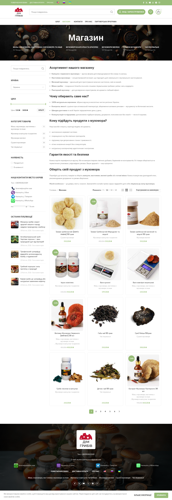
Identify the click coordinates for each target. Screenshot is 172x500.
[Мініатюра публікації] (15, 226)
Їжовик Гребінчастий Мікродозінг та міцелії (105, 233)
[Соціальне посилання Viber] (159, 2)
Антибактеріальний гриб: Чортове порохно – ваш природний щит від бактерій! (32, 239)
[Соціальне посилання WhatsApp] (152, 2)
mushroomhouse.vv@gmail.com (89, 459)
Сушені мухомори (18, 142)
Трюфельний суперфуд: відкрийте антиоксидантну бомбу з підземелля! (31, 254)
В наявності (18, 167)
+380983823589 (21, 183)
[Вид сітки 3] (126, 190)
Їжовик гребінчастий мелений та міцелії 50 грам (143, 233)
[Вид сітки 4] (130, 190)
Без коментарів (38, 230)
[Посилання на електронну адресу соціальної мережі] (149, 2)
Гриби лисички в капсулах (67, 388)
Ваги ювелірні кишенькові (143, 282)
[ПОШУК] (112, 12)
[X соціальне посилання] (146, 2)
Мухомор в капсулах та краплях (24, 133)
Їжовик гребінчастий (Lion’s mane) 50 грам (67, 233)
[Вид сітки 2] (123, 190)
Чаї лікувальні (16, 147)
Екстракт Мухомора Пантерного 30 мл (143, 389)
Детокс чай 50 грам (105, 388)
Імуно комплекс (67, 282)
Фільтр (41, 110)
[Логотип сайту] (19, 12)
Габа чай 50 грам (105, 333)
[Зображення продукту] (143, 213)
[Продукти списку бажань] (150, 11)
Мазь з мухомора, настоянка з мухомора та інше (23, 127)
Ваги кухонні (105, 282)
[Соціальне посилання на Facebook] (143, 2)
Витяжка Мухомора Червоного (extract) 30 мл (67, 334)
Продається (18, 163)
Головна (52, 190)
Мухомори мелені (18, 138)
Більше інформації (143, 495)
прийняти (161, 495)
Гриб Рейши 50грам (143, 333)
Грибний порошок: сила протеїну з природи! (30, 267)
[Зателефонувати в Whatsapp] (13, 200)
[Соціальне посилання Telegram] (156, 2)
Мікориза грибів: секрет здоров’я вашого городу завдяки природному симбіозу (32, 224)
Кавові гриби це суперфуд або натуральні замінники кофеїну (32, 280)
